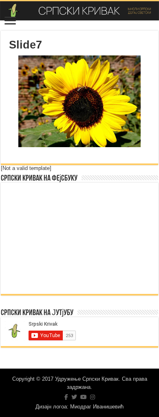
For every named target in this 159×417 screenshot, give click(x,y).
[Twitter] (74, 397)
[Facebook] (66, 397)
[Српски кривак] (79, 10)
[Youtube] (84, 397)
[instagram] (92, 397)
